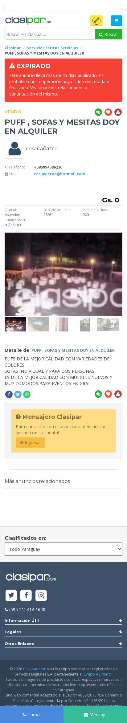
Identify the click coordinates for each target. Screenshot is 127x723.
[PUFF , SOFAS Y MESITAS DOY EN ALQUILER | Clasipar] (15, 320)
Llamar (33, 714)
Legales (13, 632)
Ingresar (32, 442)
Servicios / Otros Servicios (52, 48)
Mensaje (97, 714)
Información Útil (22, 620)
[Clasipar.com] (28, 21)
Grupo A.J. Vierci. (98, 674)
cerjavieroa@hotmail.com (59, 174)
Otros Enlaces (19, 643)
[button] (96, 20)
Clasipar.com (34, 669)
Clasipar (13, 48)
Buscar (110, 34)
